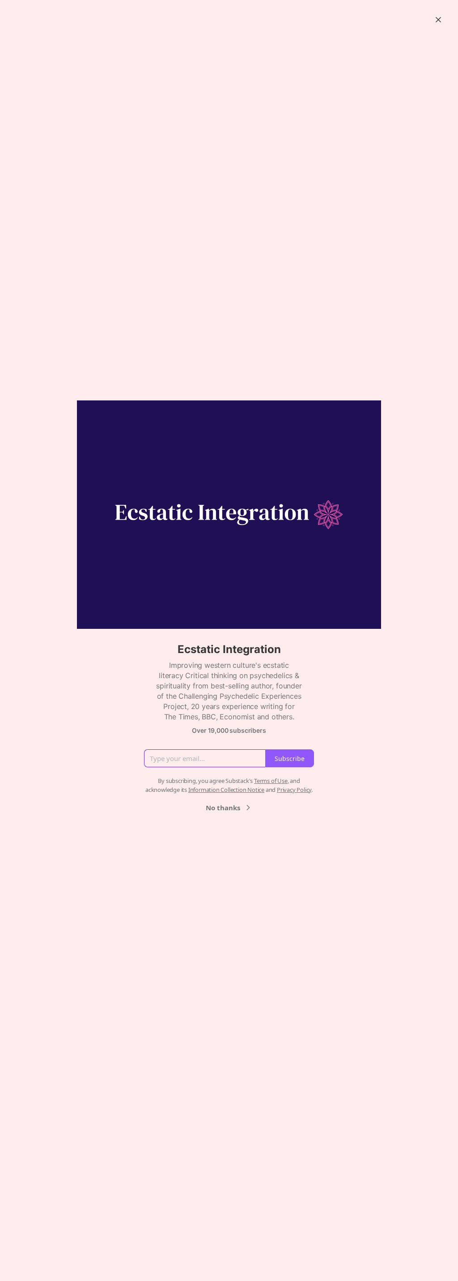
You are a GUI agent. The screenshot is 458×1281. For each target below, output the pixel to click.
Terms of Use (271, 781)
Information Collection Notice (226, 790)
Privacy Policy (294, 790)
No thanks (223, 807)
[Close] (438, 20)
